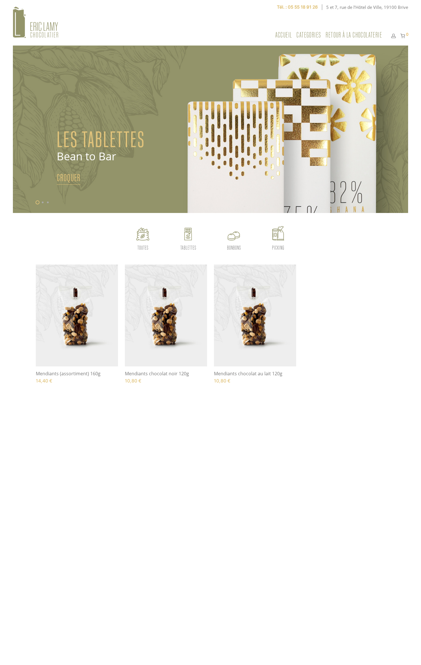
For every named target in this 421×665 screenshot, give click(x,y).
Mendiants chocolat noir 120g (157, 373)
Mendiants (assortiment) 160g (68, 373)
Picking (278, 247)
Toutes (142, 247)
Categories (308, 35)
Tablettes (188, 247)
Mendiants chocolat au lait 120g (248, 373)
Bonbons (234, 247)
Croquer (68, 177)
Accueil (283, 35)
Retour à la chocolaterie (354, 35)
